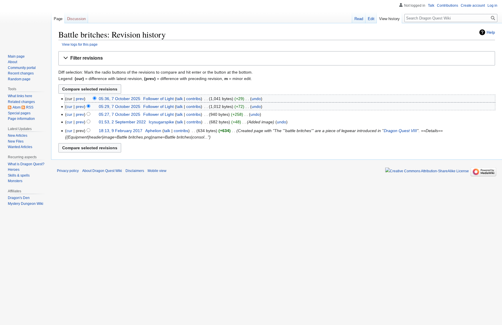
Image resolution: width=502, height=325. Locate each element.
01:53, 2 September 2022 (122, 122)
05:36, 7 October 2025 (119, 98)
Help (491, 32)
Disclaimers (135, 171)
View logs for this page (80, 44)
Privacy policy (68, 171)
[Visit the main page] (25, 23)
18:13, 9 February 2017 (120, 130)
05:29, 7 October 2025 (119, 106)
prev (80, 98)
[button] (276, 58)
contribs (193, 98)
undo (256, 98)
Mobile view (157, 171)
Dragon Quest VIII (400, 130)
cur (69, 106)
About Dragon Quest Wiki (102, 171)
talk (179, 98)
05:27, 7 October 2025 (119, 114)
